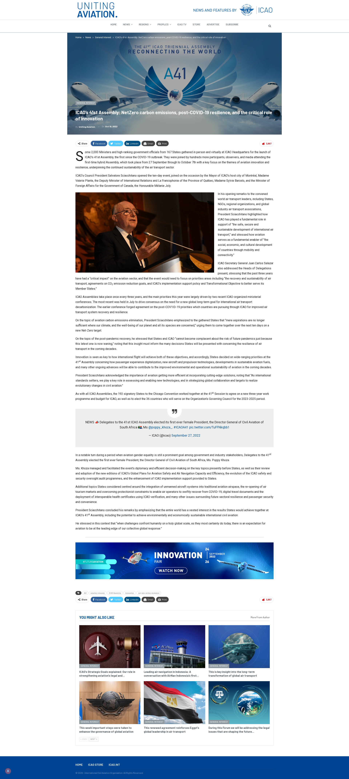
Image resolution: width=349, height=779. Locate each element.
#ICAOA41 (181, 427)
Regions (144, 24)
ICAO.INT (114, 764)
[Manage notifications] (8, 771)
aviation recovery (98, 593)
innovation (129, 593)
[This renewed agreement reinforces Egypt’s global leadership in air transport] (174, 702)
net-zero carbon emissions (148, 593)
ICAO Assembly (115, 593)
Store (196, 24)
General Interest (86, 102)
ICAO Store (95, 764)
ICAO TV (181, 24)
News (126, 24)
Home (114, 24)
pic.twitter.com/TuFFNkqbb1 (209, 427)
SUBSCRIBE (232, 24)
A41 (85, 593)
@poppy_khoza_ (160, 427)
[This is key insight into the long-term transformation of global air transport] (239, 646)
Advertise (213, 24)
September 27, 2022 (185, 435)
